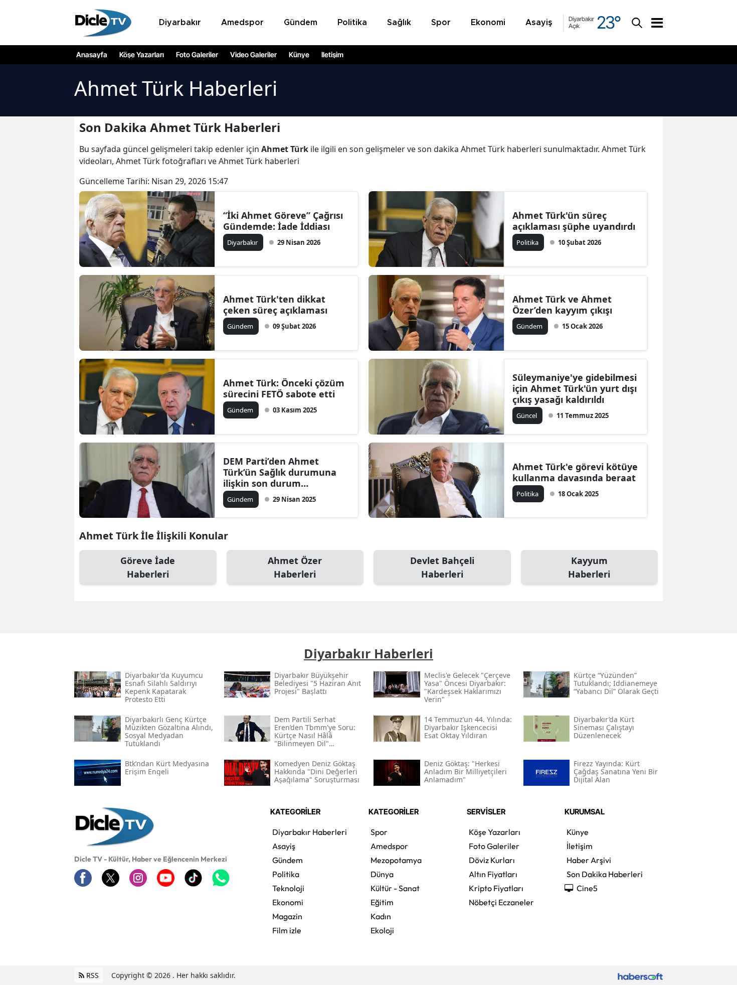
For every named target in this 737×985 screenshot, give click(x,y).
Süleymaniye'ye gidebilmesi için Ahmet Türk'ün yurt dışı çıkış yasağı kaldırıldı (574, 388)
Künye (299, 54)
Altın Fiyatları (493, 874)
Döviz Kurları (492, 860)
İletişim (332, 54)
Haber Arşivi (589, 860)
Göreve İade (147, 567)
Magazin (287, 916)
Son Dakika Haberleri (605, 874)
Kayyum (589, 567)
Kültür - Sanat (395, 888)
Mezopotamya (396, 860)
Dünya (382, 874)
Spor (379, 832)
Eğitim (382, 902)
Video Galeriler (253, 54)
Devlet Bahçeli (442, 567)
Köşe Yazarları (141, 54)
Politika (285, 874)
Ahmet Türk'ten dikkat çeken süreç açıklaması (275, 305)
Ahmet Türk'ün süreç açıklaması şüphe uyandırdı (573, 221)
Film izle (286, 930)
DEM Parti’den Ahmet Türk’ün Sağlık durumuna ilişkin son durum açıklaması (279, 472)
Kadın (381, 916)
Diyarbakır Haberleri (309, 832)
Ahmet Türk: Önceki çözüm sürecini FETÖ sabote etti (283, 388)
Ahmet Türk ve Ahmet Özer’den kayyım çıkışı (562, 305)
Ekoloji (382, 930)
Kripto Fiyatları (496, 888)
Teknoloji (288, 888)
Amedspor (389, 846)
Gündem (287, 860)
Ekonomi (287, 902)
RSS (91, 975)
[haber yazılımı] (640, 975)
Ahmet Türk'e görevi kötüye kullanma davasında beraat (575, 472)
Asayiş (283, 846)
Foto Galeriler (197, 54)
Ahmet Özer (295, 567)
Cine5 (587, 888)
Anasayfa (91, 54)
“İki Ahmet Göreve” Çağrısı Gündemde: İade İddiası (283, 221)
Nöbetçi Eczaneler (501, 902)
